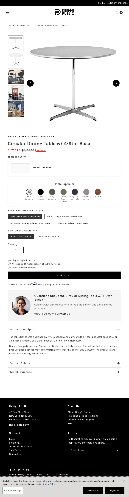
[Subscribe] (116, 450)
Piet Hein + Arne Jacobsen (22, 136)
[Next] (116, 83)
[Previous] (30, 83)
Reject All (114, 490)
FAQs (12, 438)
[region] (73, 83)
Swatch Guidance (20, 371)
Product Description (22, 329)
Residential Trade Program (83, 415)
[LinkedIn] (23, 470)
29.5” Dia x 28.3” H (20, 236)
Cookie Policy (49, 484)
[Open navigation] (7, 13)
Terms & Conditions (20, 446)
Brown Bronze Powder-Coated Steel (30, 223)
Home (11, 25)
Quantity (12, 244)
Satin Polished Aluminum (25, 216)
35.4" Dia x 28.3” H (49, 236)
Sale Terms (15, 450)
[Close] (124, 481)
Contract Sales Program (81, 419)
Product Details (19, 363)
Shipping (14, 442)
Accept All (93, 490)
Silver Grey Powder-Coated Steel (65, 216)
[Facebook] (10, 470)
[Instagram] (27, 470)
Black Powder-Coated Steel (73, 223)
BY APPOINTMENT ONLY (22, 419)
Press (71, 423)
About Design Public (79, 412)
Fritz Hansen (48, 136)
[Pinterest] (19, 470)
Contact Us (104, 3)
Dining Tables (23, 25)
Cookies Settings (12, 490)
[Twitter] (14, 470)
